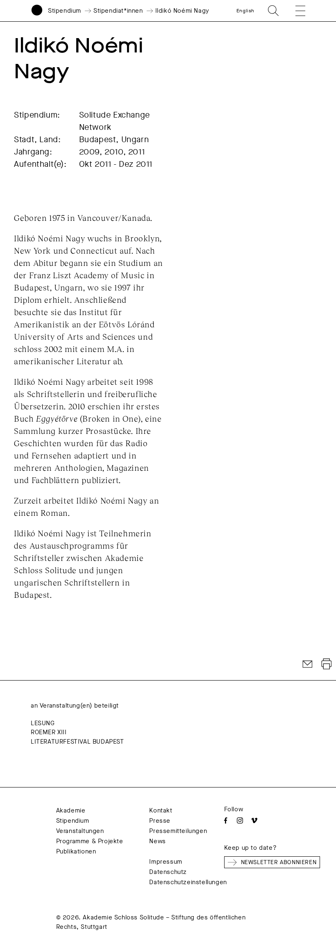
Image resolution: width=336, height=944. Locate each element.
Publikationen (76, 851)
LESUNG (43, 723)
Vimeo (254, 820)
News (157, 841)
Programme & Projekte (89, 841)
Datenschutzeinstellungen (188, 882)
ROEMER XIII (49, 732)
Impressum (165, 862)
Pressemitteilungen (178, 831)
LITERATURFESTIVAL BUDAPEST (77, 742)
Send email (308, 664)
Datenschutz (168, 872)
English (245, 10)
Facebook (225, 820)
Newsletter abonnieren (279, 862)
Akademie (71, 810)
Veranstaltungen (80, 831)
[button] (294, 10)
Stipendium (64, 11)
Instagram (240, 820)
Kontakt (160, 810)
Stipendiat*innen (118, 11)
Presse (159, 821)
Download (326, 664)
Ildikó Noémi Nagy (182, 11)
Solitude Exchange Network (114, 121)
